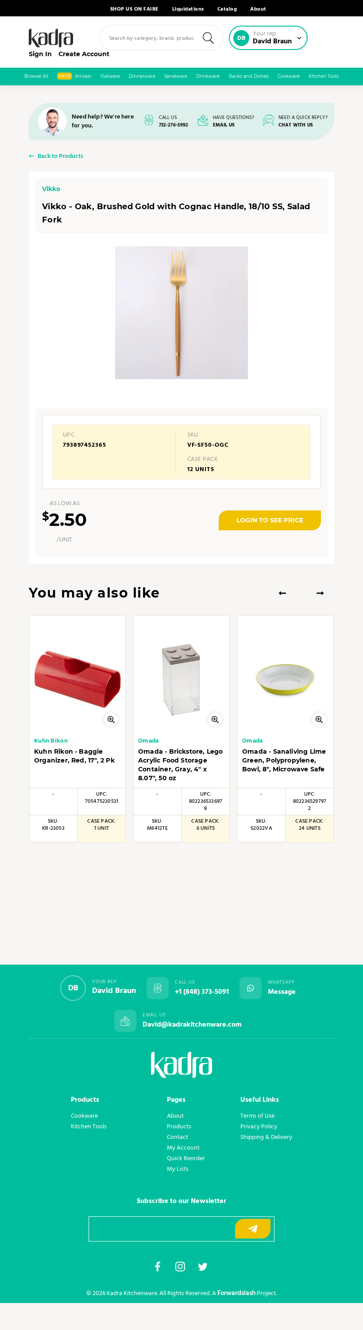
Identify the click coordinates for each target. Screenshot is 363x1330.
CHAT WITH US (295, 125)
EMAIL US (224, 125)
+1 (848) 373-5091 (202, 992)
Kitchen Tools (324, 76)
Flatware (110, 76)
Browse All (36, 76)
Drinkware (208, 76)
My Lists (178, 1169)
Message (282, 992)
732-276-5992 (174, 125)
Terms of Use (257, 1116)
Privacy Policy (258, 1126)
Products (179, 1126)
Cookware (289, 76)
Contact (177, 1137)
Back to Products (60, 157)
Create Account (83, 54)
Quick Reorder (186, 1158)
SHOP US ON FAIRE (134, 9)
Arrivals (74, 76)
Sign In (40, 54)
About (258, 9)
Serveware (175, 76)
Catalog (227, 9)
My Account (183, 1147)
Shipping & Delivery (266, 1137)
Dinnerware (142, 76)
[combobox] (162, 38)
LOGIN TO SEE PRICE (269, 520)
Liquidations (188, 9)
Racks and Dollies (249, 76)
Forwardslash (236, 1293)
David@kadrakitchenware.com (192, 1025)
